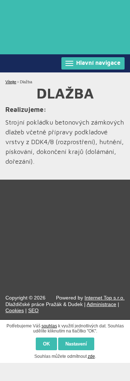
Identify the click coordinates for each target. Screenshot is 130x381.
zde (91, 356)
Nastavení (76, 344)
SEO (33, 310)
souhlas (49, 325)
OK (46, 344)
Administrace (101, 304)
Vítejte (10, 82)
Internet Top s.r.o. (104, 298)
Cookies (14, 310)
